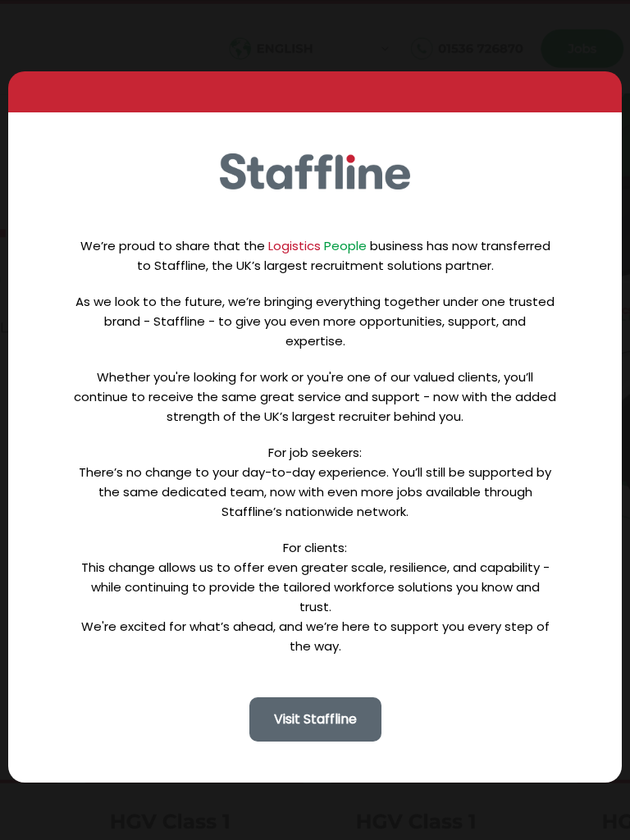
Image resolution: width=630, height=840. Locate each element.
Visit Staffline (315, 719)
